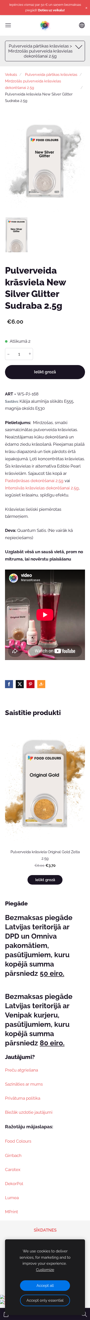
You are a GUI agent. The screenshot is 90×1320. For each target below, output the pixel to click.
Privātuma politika (22, 1098)
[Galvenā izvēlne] (8, 25)
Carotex (12, 1169)
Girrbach (13, 1155)
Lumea (12, 1197)
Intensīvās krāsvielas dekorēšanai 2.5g (42, 487)
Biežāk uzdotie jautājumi (28, 1112)
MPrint (11, 1211)
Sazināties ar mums (24, 1084)
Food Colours (18, 1141)
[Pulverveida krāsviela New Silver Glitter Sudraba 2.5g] (16, 234)
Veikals (11, 74)
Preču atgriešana (21, 1070)
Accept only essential (45, 1300)
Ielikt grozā (45, 371)
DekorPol (14, 1183)
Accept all (45, 1285)
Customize (45, 1269)
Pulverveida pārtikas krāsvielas (51, 74)
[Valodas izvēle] (82, 25)
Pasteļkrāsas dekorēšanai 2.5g (34, 480)
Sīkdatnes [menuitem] (45, 1230)
